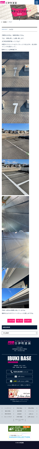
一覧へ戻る (19, 320)
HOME (5, 22)
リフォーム (31, 411)
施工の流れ (8, 411)
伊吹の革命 (31, 408)
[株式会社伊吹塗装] (8, 2)
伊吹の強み (19, 408)
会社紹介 (19, 414)
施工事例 (19, 411)
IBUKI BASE (8, 414)
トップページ (8, 408)
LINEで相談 (19, 416)
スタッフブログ (8, 416)
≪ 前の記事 (11, 320)
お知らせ (31, 414)
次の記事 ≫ (27, 320)
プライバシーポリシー (19, 420)
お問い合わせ (31, 416)
